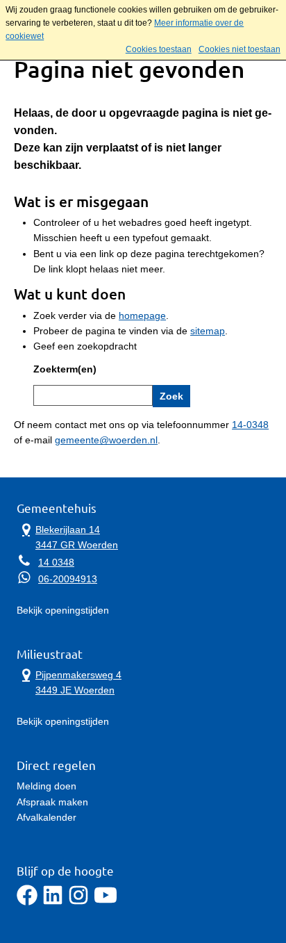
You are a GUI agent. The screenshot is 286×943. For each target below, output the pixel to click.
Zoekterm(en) (64, 369)
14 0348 (56, 562)
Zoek (171, 396)
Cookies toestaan (159, 49)
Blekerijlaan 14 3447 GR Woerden (67, 536)
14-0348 (250, 424)
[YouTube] (105, 902)
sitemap (207, 330)
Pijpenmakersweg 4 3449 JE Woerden (69, 681)
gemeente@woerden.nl (106, 439)
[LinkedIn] (52, 902)
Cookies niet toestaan (239, 49)
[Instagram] (78, 902)
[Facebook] (27, 902)
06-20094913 (67, 578)
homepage (142, 315)
